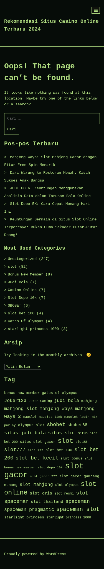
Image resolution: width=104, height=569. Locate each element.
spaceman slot (78, 509)
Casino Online (22, 290)
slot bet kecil (37, 458)
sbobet (56, 425)
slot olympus (66, 485)
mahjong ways (56, 408)
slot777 (15, 450)
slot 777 (35, 450)
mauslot (30, 417)
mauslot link (50, 417)
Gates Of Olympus (25, 321)
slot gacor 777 (43, 476)
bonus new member (22, 393)
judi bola (66, 400)
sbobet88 (77, 425)
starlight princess (24, 517)
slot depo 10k (50, 467)
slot (12, 266)
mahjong (89, 401)
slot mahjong (36, 484)
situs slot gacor (37, 442)
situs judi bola (25, 433)
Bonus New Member (25, 274)
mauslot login (77, 417)
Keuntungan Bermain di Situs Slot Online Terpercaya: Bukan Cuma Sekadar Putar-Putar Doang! (50, 227)
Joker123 (15, 400)
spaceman (77, 502)
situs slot (62, 433)
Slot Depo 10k (22, 297)
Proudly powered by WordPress (35, 554)
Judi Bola (18, 282)
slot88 (81, 442)
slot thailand (47, 501)
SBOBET (14, 305)
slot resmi (64, 494)
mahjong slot (20, 408)
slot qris (41, 493)
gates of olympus (59, 393)
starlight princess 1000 (33, 329)
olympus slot (31, 425)
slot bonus (71, 458)
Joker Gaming (40, 401)
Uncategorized (22, 259)
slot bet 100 (21, 313)
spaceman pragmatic (29, 509)
